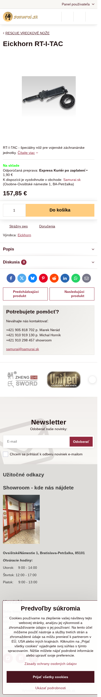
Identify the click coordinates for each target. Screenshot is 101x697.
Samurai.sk (72, 180)
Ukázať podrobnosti (50, 688)
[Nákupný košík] (79, 17)
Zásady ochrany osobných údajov (51, 664)
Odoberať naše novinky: (48, 429)
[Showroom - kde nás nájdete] (21, 520)
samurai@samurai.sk (22, 349)
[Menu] (91, 17)
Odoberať (81, 442)
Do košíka (60, 210)
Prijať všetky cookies (50, 677)
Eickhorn (24, 235)
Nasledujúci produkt (74, 294)
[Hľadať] (67, 17)
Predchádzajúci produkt (26, 294)
